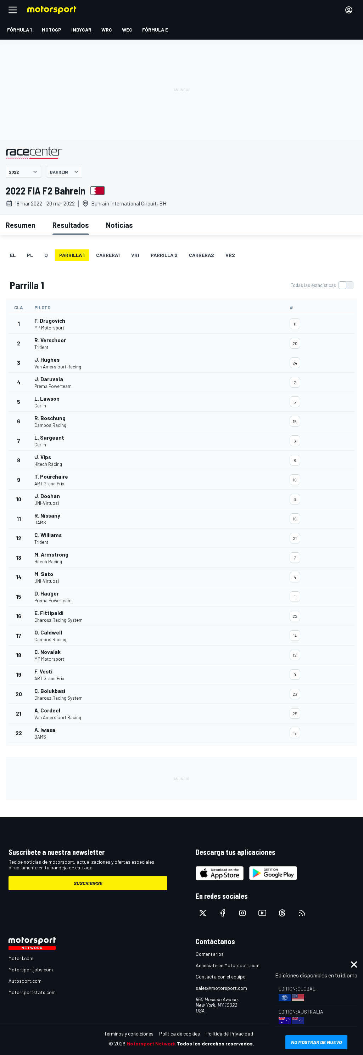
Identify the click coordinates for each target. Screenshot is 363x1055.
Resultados (70, 225)
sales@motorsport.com (221, 988)
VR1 (135, 255)
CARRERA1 (108, 255)
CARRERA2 (201, 255)
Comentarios (210, 954)
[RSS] (302, 913)
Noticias (119, 225)
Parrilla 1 (72, 255)
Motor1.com (21, 958)
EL (13, 255)
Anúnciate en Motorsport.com (227, 965)
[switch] (322, 285)
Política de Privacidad (229, 1034)
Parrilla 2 (164, 255)
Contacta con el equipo (221, 977)
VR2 (230, 255)
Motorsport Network (151, 1043)
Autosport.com (25, 981)
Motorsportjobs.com (31, 969)
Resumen (20, 225)
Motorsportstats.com (32, 992)
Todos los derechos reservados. (215, 1043)
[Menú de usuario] (349, 10)
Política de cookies (179, 1034)
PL (30, 255)
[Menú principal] (12, 10)
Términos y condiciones (128, 1034)
